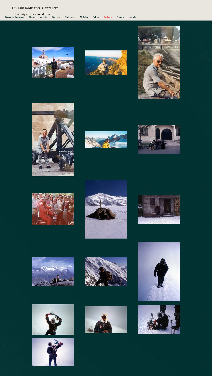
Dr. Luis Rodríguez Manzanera (35, 7)
